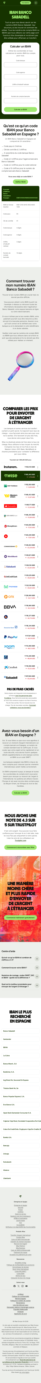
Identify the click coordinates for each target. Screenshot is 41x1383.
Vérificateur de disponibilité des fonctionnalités (20, 1227)
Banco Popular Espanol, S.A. (14, 1096)
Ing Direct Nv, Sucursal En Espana (15, 1080)
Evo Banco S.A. (9, 1105)
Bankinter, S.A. (8, 1072)
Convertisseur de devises (20, 1267)
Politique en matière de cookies (20, 1300)
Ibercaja (6, 1146)
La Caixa (6, 1056)
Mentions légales (20, 1298)
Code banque (20, 60)
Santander (7, 1039)
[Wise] (4, 3)
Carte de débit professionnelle (20, 1250)
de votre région (24, 1372)
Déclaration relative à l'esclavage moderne (20, 1307)
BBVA (5, 1047)
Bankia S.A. (7, 1137)
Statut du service (20, 1214)
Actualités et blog (20, 1263)
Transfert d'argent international (20, 1235)
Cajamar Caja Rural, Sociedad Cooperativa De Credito (21, 1121)
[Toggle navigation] (36, 3)
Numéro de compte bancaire (20, 96)
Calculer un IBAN (20, 793)
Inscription (25, 3)
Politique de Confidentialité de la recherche (20, 1265)
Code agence (20, 72)
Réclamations (20, 1303)
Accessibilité (20, 1225)
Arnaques (20, 1311)
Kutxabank (7, 1162)
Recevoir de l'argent (20, 1244)
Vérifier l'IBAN (20, 182)
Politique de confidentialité (20, 1296)
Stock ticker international (21, 1269)
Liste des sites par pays (20, 1305)
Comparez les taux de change (20, 1278)
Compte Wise (20, 1237)
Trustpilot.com (20, 840)
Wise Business (20, 1248)
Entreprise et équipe (20, 1205)
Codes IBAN (20, 1273)
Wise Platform (20, 1246)
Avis (20, 1223)
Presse (20, 1210)
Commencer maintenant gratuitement (20, 918)
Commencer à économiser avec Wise (20, 847)
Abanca (6, 1170)
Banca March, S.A (10, 1064)
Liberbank (7, 1178)
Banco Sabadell (9, 1031)
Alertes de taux (20, 1276)
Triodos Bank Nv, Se (10, 1088)
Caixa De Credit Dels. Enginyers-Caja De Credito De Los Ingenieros (21, 1129)
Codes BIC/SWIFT (20, 1271)
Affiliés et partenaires (20, 1218)
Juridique (20, 1294)
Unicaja (6, 1154)
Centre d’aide (20, 1220)
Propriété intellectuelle (20, 1309)
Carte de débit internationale (20, 1239)
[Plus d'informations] (38, 467)
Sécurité (20, 1207)
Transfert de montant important (20, 1241)
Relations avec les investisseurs (20, 1216)
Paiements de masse (20, 1252)
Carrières (20, 1212)
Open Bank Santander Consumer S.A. (17, 1113)
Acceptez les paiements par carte (20, 1254)
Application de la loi (20, 1314)
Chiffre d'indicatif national (20, 84)
